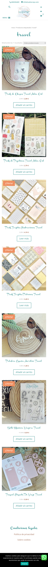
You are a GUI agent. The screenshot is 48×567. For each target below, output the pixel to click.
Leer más (24, 238)
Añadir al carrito (24, 105)
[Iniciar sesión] (41, 7)
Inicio (13, 28)
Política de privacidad (24, 534)
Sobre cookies (24, 539)
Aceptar (24, 564)
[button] (5, 15)
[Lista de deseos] (41, 11)
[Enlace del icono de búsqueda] (9, 7)
